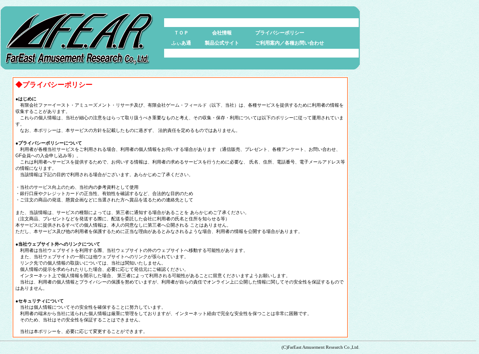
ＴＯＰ (181, 32)
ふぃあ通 (181, 43)
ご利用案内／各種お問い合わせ (289, 43)
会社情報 (222, 32)
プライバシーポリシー (279, 32)
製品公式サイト (222, 43)
